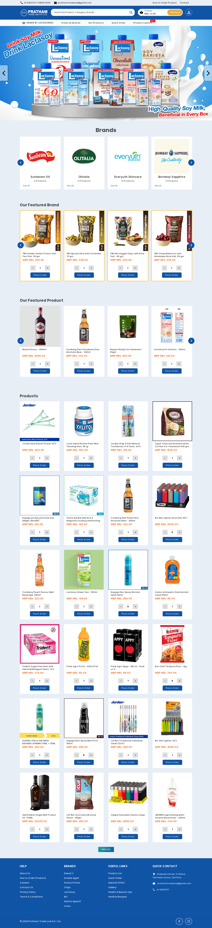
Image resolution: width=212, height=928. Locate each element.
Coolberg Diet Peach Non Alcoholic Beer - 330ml (125, 519)
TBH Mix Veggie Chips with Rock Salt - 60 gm (40, 255)
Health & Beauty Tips (120, 892)
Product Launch (142, 22)
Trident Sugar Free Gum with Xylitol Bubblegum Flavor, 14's (38, 668)
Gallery (112, 887)
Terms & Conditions (31, 896)
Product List (115, 873)
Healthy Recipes (117, 896)
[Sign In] (188, 12)
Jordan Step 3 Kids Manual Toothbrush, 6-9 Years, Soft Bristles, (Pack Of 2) (126, 446)
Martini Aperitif (72, 901)
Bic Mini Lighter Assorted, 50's (171, 517)
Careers (24, 882)
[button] (4, 73)
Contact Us (26, 887)
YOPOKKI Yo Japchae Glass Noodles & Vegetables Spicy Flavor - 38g (125, 352)
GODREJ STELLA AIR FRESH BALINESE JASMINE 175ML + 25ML (39, 742)
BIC (66, 896)
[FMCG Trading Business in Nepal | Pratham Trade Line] (34, 12)
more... (68, 906)
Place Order (40, 275)
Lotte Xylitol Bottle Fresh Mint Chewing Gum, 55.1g (83, 445)
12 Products (40, 180)
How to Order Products (33, 878)
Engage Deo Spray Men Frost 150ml (82, 742)
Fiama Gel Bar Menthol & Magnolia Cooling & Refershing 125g (83, 520)
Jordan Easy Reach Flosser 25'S (39, 443)
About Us (25, 873)
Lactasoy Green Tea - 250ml (82, 592)
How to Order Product (165, 2)
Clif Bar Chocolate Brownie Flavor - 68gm (81, 816)
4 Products (128, 180)
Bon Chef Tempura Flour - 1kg (171, 666)
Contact (184, 2)
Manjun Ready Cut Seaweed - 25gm (38, 351)
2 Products (172, 180)
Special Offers (116, 882)
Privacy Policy (28, 892)
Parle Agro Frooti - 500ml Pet (82, 666)
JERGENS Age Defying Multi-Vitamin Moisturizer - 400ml (170, 816)
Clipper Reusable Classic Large (128, 814)
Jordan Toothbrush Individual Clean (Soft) (127, 742)
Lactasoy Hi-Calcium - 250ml (82, 349)
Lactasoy (69, 892)
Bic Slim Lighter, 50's (166, 740)
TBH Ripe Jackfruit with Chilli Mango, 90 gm (169, 255)
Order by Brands (71, 22)
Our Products (96, 22)
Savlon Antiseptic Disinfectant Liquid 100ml (172, 593)
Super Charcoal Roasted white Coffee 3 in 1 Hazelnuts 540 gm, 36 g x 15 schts (172, 446)
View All (106, 849)
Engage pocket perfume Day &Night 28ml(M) (38, 519)
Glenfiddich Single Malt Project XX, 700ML (39, 816)
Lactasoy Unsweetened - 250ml (171, 349)
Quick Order (119, 22)
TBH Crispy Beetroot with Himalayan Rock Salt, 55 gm (82, 255)
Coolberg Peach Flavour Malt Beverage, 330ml (38, 593)
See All (26, 185)
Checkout (174, 12)
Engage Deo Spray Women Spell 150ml (125, 593)
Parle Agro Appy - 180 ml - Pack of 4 (127, 668)
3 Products (84, 180)
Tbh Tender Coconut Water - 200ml (126, 255)
